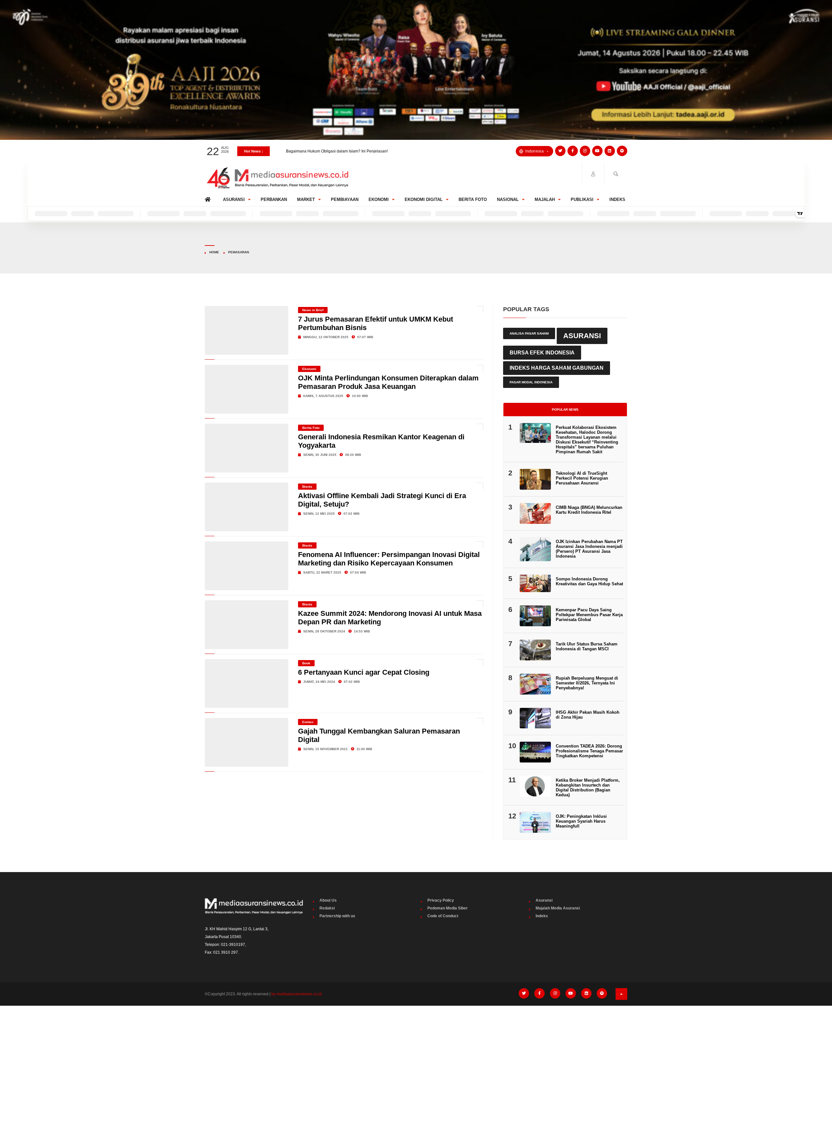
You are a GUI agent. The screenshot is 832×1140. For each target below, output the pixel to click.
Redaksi (327, 908)
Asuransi (234, 199)
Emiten (307, 722)
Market (306, 199)
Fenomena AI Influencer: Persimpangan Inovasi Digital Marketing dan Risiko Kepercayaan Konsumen (389, 558)
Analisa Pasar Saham (529, 333)
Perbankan (274, 199)
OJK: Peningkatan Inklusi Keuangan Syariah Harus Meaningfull (581, 821)
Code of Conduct (442, 916)
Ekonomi (379, 199)
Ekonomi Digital (424, 199)
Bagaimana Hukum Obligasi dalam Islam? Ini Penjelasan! (337, 151)
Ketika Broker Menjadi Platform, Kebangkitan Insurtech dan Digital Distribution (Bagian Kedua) (588, 787)
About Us (328, 900)
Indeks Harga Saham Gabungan (557, 368)
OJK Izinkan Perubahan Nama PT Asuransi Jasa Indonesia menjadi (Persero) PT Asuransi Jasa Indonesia (589, 549)
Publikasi (582, 199)
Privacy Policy (440, 900)
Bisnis (307, 486)
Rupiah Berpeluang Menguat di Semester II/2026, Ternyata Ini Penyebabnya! (587, 683)
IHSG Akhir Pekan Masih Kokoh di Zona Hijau (587, 715)
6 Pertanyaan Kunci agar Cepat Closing (363, 672)
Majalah (545, 199)
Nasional (508, 199)
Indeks (617, 199)
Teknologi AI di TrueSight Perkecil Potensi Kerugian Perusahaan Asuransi (582, 478)
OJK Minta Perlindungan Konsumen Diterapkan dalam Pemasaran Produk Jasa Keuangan (388, 382)
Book (306, 663)
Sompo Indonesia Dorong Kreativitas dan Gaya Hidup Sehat (589, 581)
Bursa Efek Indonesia (542, 352)
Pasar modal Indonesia (531, 382)
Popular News (565, 409)
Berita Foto (473, 199)
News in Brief (312, 310)
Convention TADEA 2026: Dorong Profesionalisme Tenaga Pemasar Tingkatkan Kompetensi (589, 751)
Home (209, 197)
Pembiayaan (344, 199)
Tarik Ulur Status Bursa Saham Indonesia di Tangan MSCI (587, 646)
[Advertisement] (416, 1059)
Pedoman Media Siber (447, 908)
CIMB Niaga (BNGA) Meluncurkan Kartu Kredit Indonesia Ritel (589, 510)
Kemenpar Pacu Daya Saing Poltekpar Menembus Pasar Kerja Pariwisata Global (589, 614)
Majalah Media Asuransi (558, 908)
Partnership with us (337, 916)
